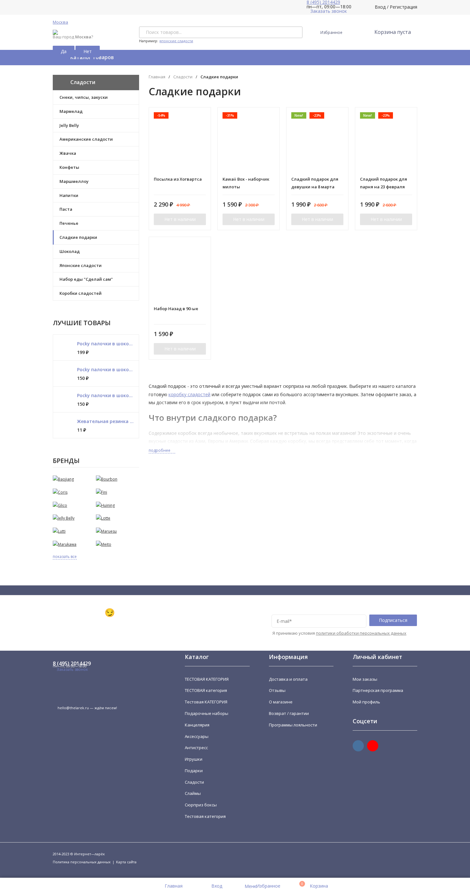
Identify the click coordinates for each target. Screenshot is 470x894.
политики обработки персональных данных (361, 633)
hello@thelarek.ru (73, 707)
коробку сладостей (189, 394)
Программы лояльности (293, 725)
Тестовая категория (205, 816)
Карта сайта (126, 861)
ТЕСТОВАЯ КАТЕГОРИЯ (207, 679)
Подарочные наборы (206, 713)
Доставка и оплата (288, 679)
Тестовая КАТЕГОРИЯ (206, 702)
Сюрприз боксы (201, 805)
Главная (157, 77)
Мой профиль (366, 702)
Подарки (194, 770)
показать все (65, 556)
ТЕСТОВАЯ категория (206, 690)
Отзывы (277, 690)
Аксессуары (196, 736)
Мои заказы (365, 679)
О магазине (281, 702)
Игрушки (193, 759)
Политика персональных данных (82, 861)
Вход (380, 7)
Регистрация (403, 7)
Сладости (182, 77)
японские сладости (176, 40)
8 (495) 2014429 (72, 663)
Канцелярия (197, 725)
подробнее (160, 450)
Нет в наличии (180, 219)
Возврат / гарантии (289, 713)
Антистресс (196, 747)
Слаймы (193, 793)
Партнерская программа (378, 690)
